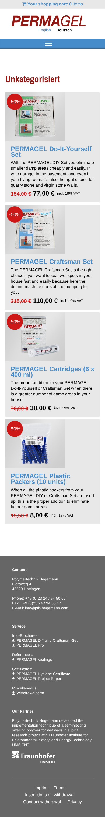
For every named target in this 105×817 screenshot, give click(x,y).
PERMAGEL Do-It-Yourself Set (51, 151)
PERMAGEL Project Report (39, 678)
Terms (59, 787)
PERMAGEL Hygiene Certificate (43, 674)
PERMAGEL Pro (30, 645)
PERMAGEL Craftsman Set (52, 261)
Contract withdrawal (42, 801)
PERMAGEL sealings (34, 659)
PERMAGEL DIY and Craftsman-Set (47, 640)
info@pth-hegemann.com (46, 608)
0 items (55, 4)
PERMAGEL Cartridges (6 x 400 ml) (52, 371)
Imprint (40, 787)
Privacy (75, 801)
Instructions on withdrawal (50, 794)
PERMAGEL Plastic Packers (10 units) (40, 478)
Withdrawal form (30, 693)
